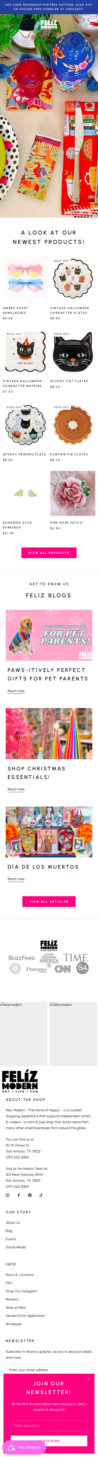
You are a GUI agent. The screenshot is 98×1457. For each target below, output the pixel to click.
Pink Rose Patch (66, 522)
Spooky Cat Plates (69, 381)
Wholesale (13, 1324)
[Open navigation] (6, 25)
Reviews (12, 1299)
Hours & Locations (20, 1275)
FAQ (9, 1283)
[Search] (83, 25)
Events (11, 1239)
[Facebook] (18, 1195)
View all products (49, 553)
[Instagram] (7, 1195)
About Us (13, 1223)
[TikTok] (41, 1195)
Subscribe (49, 1441)
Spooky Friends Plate (24, 454)
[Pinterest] (30, 1195)
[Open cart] (92, 25)
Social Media (16, 1247)
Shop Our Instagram (21, 1291)
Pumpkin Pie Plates (69, 454)
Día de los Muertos (43, 867)
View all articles (49, 901)
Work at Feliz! (16, 1307)
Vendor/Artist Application (25, 1316)
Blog (9, 1231)
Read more (16, 691)
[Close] (89, 1379)
